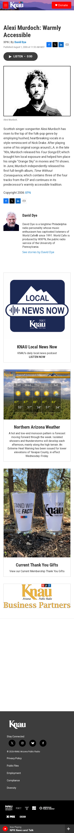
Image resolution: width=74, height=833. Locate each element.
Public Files (13, 765)
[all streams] (69, 828)
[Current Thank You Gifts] (37, 513)
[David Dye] (11, 220)
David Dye (20, 42)
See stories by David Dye (38, 252)
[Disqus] (37, 665)
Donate (63, 5)
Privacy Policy (14, 758)
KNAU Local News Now (37, 346)
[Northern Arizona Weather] (37, 395)
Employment (14, 773)
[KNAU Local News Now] (37, 306)
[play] (5, 828)
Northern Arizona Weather (37, 427)
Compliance (13, 780)
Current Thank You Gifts (37, 565)
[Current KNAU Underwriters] (37, 596)
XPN (28, 192)
